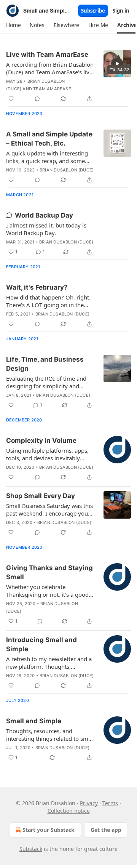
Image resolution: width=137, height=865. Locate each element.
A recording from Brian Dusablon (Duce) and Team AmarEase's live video (50, 68)
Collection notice (69, 810)
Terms (110, 803)
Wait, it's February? (37, 287)
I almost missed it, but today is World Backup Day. (46, 229)
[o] (117, 64)
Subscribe (93, 10)
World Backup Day (44, 215)
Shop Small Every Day (40, 496)
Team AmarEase (52, 88)
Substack (30, 848)
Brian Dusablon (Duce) (67, 170)
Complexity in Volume (41, 440)
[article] (68, 76)
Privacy (89, 803)
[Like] (11, 98)
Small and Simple (33, 721)
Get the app (106, 829)
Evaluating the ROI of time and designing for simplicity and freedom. (46, 382)
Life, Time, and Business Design (45, 364)
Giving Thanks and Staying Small (49, 572)
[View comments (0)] (37, 98)
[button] (13, 25)
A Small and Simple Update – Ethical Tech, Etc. (49, 138)
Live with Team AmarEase (47, 54)
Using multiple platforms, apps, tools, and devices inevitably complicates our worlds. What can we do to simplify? (47, 454)
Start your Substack (48, 829)
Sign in (121, 10)
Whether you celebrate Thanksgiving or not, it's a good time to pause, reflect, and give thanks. (47, 590)
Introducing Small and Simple (41, 644)
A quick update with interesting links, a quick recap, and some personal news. (47, 157)
